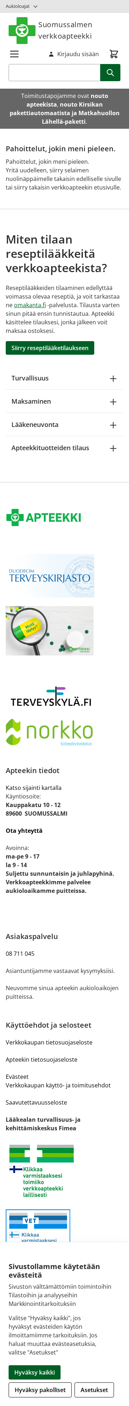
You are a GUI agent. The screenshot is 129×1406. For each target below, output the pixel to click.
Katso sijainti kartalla (34, 788)
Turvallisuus (30, 378)
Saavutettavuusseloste (36, 1102)
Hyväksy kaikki (34, 1372)
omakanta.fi (30, 305)
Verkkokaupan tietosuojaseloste (49, 1042)
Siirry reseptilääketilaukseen (50, 348)
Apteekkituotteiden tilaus (50, 447)
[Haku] (110, 72)
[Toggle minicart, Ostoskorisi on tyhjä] (114, 54)
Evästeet (17, 1077)
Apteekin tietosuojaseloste (41, 1059)
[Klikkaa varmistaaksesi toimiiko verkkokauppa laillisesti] (64, 1171)
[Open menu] (14, 54)
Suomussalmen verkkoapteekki (65, 30)
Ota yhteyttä (24, 831)
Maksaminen (31, 401)
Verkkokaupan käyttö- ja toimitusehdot (58, 1085)
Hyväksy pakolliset (40, 1390)
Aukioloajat (18, 6)
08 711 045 (20, 954)
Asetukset (94, 1390)
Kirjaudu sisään (78, 54)
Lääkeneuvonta (34, 424)
